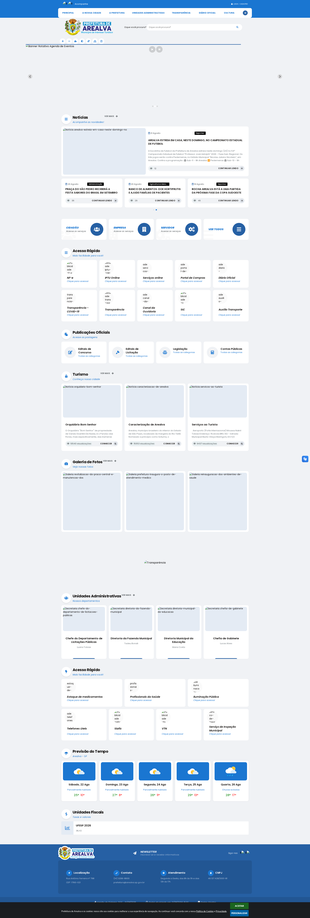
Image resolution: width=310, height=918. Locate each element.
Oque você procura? (135, 27)
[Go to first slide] (280, 76)
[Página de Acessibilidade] (101, 41)
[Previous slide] (30, 76)
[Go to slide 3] (157, 106)
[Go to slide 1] (152, 106)
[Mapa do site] (95, 41)
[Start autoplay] (152, 49)
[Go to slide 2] (155, 106)
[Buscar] (237, 27)
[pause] (159, 49)
